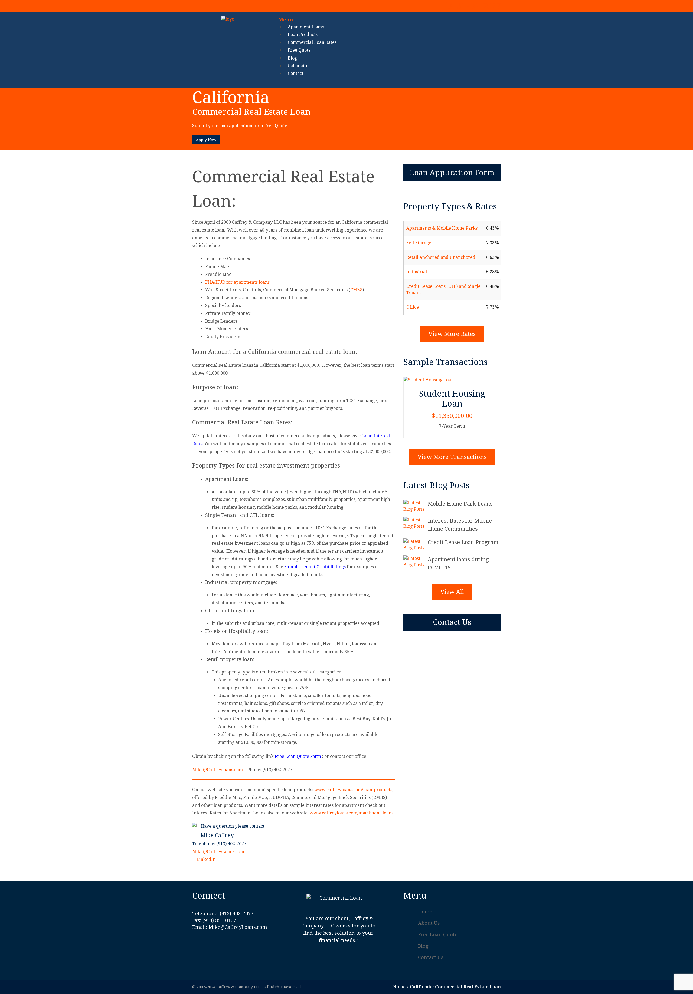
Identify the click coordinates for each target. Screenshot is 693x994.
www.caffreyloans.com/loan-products (353, 789)
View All (452, 592)
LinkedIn (205, 859)
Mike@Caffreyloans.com (217, 769)
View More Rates (452, 334)
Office (412, 307)
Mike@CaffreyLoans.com (218, 851)
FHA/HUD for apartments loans (237, 282)
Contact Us (452, 622)
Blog (423, 946)
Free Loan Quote (437, 934)
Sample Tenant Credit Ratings (315, 566)
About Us (429, 923)
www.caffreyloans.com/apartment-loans (351, 812)
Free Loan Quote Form (298, 756)
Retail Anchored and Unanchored (440, 257)
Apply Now (206, 140)
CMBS (356, 289)
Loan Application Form (452, 172)
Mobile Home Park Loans (460, 503)
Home (425, 911)
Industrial (416, 271)
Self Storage (418, 242)
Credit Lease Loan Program (463, 542)
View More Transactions (452, 457)
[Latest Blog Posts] (415, 506)
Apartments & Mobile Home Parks (442, 228)
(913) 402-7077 (472, 6)
